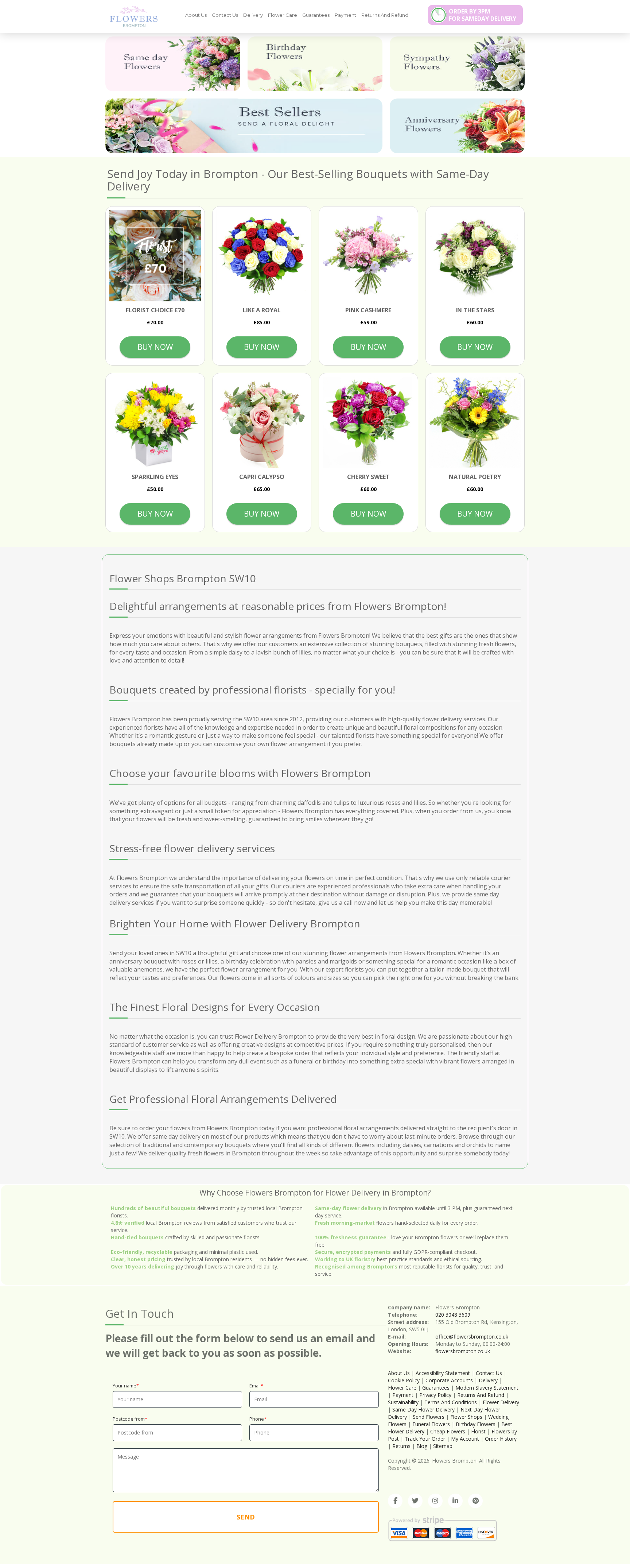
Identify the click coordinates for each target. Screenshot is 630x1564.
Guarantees (316, 15)
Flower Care (282, 15)
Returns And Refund (384, 15)
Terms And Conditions (450, 1402)
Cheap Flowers (447, 1431)
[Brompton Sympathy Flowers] (457, 63)
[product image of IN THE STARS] (475, 256)
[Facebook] (395, 1501)
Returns (401, 1446)
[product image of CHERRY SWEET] (368, 422)
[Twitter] (415, 1501)
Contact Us (225, 15)
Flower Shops (466, 1416)
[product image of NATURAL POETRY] (475, 422)
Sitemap (442, 1446)
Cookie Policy (404, 1380)
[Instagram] (435, 1501)
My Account (465, 1438)
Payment (345, 15)
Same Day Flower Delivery (423, 1409)
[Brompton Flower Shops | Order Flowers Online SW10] (131, 16)
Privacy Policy (435, 1394)
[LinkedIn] (455, 1501)
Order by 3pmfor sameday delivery (482, 15)
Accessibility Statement (443, 1373)
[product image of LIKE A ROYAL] (262, 256)
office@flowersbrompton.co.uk (471, 1336)
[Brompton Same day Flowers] (172, 63)
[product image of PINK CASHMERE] (368, 256)
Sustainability (403, 1402)
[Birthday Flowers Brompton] (315, 63)
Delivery (253, 15)
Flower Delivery (501, 1402)
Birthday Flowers (475, 1424)
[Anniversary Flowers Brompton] (457, 126)
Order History (501, 1438)
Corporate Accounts (449, 1380)
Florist (478, 1431)
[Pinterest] (475, 1501)
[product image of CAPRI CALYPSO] (262, 422)
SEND (246, 1517)
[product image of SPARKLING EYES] (155, 422)
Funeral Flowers (431, 1424)
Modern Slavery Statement (486, 1387)
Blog (421, 1446)
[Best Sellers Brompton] (243, 126)
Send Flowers (428, 1416)
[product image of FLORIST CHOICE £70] (155, 256)
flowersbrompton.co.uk (462, 1351)
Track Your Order (425, 1438)
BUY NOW (155, 347)
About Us (196, 15)
